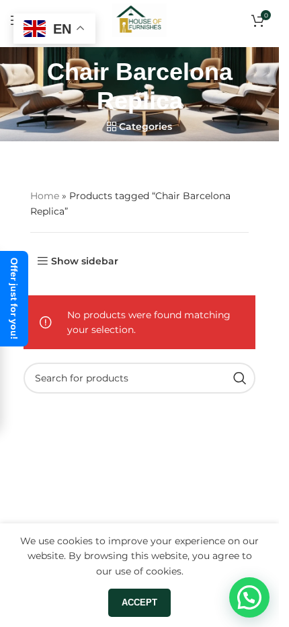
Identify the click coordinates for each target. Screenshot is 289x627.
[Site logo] (139, 19)
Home (44, 196)
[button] (249, 597)
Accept (139, 602)
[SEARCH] (239, 378)
